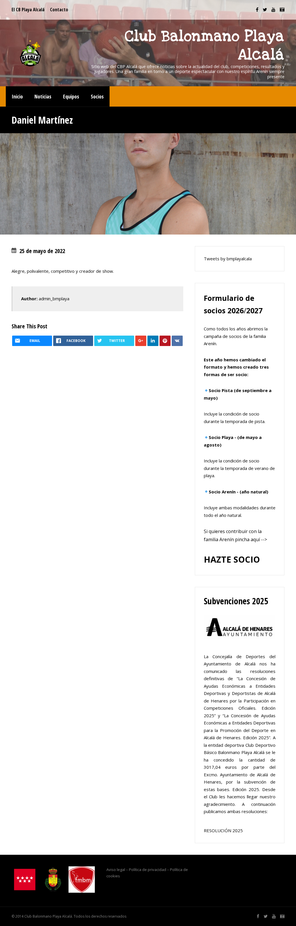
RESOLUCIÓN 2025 (223, 830)
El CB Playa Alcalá (28, 9)
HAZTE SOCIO (232, 559)
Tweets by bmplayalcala (228, 258)
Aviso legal (115, 869)
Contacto (59, 9)
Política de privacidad (147, 869)
